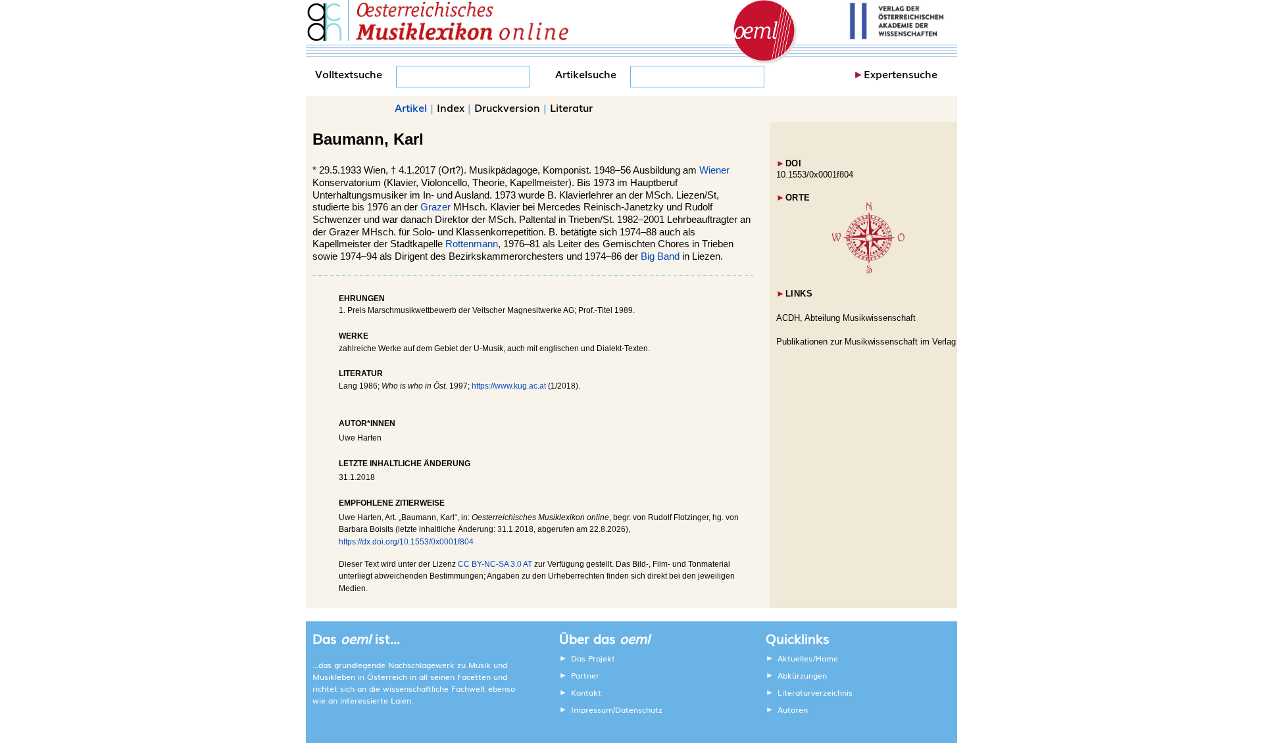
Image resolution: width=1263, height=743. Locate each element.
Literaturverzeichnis (815, 692)
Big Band (660, 256)
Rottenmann (471, 244)
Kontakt (586, 692)
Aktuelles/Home (808, 658)
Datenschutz (638, 709)
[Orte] (868, 271)
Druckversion (507, 107)
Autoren (793, 709)
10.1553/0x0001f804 (814, 175)
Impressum (592, 709)
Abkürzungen (802, 675)
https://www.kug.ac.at (509, 386)
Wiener (714, 170)
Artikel (411, 107)
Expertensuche (900, 74)
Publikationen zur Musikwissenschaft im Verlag (866, 342)
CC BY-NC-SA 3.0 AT (495, 564)
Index (450, 107)
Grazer (435, 207)
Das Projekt (593, 658)
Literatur (571, 107)
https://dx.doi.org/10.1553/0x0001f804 (406, 541)
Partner (585, 675)
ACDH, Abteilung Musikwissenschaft (846, 318)
